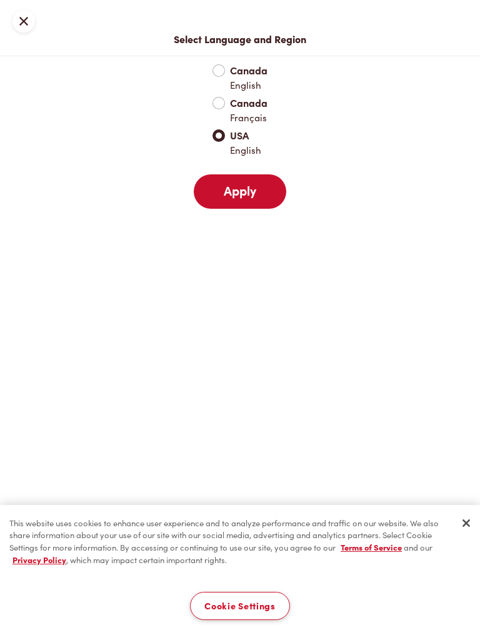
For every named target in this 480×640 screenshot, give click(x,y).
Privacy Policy (39, 560)
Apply (240, 191)
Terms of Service (371, 547)
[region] (240, 572)
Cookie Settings (240, 606)
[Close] (466, 523)
